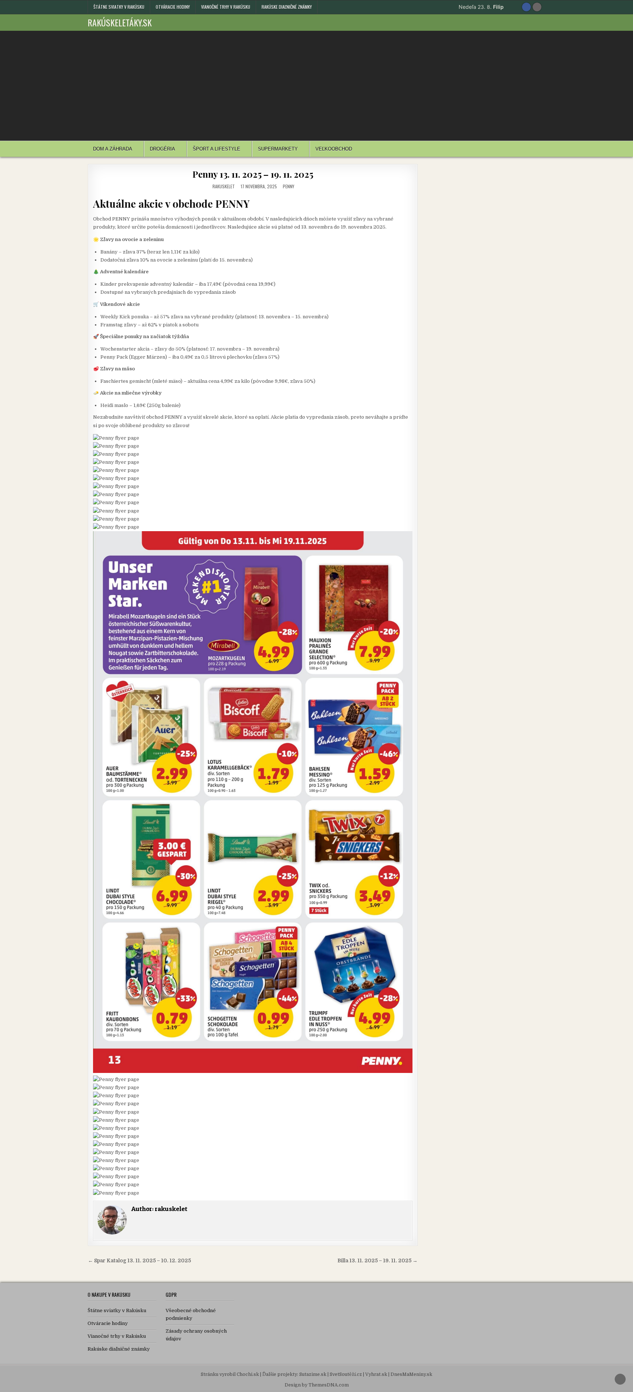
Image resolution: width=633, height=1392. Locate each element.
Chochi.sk (248, 1374)
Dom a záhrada (112, 149)
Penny (288, 186)
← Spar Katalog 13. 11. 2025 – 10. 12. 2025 (139, 1260)
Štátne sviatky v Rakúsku (118, 7)
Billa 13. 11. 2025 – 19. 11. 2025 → (377, 1260)
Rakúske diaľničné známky (287, 7)
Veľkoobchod (333, 149)
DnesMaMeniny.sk (411, 1374)
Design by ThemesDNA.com (317, 1385)
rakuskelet (223, 186)
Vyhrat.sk (376, 1374)
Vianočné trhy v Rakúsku (225, 7)
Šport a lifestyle (216, 149)
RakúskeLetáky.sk (120, 22)
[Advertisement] (316, 85)
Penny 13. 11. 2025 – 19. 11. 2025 (252, 174)
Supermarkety (278, 149)
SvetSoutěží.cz (346, 1374)
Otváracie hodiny (173, 7)
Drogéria (162, 149)
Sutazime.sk (312, 1374)
